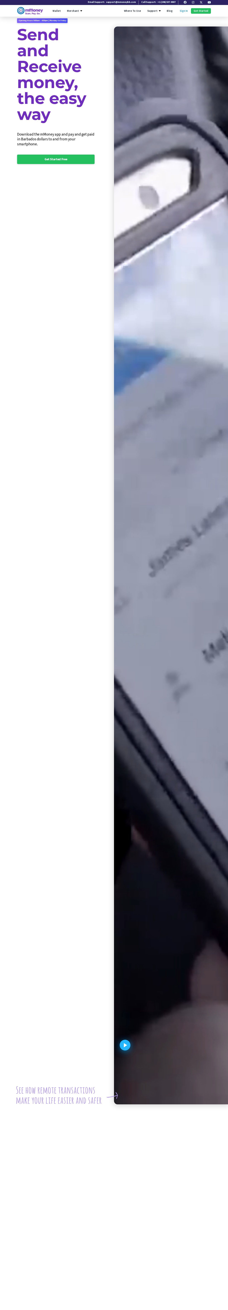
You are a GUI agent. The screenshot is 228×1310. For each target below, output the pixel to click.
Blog (170, 11)
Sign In (184, 11)
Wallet (57, 11)
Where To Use (132, 11)
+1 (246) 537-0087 (166, 2)
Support (152, 11)
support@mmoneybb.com (121, 2)
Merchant (73, 11)
